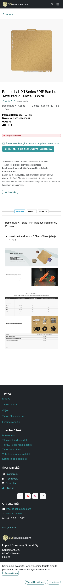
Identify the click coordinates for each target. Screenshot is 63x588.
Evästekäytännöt (10, 573)
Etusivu (6, 398)
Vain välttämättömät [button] (35, 582)
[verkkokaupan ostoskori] (52, 4)
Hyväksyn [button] (54, 582)
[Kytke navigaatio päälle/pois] (58, 4)
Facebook (12, 478)
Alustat (9, 14)
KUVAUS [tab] (20, 211)
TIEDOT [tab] (31, 211)
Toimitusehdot (10, 191)
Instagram (12, 474)
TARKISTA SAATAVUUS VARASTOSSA (30, 149)
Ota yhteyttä (9, 527)
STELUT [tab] (43, 211)
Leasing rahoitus (11, 422)
